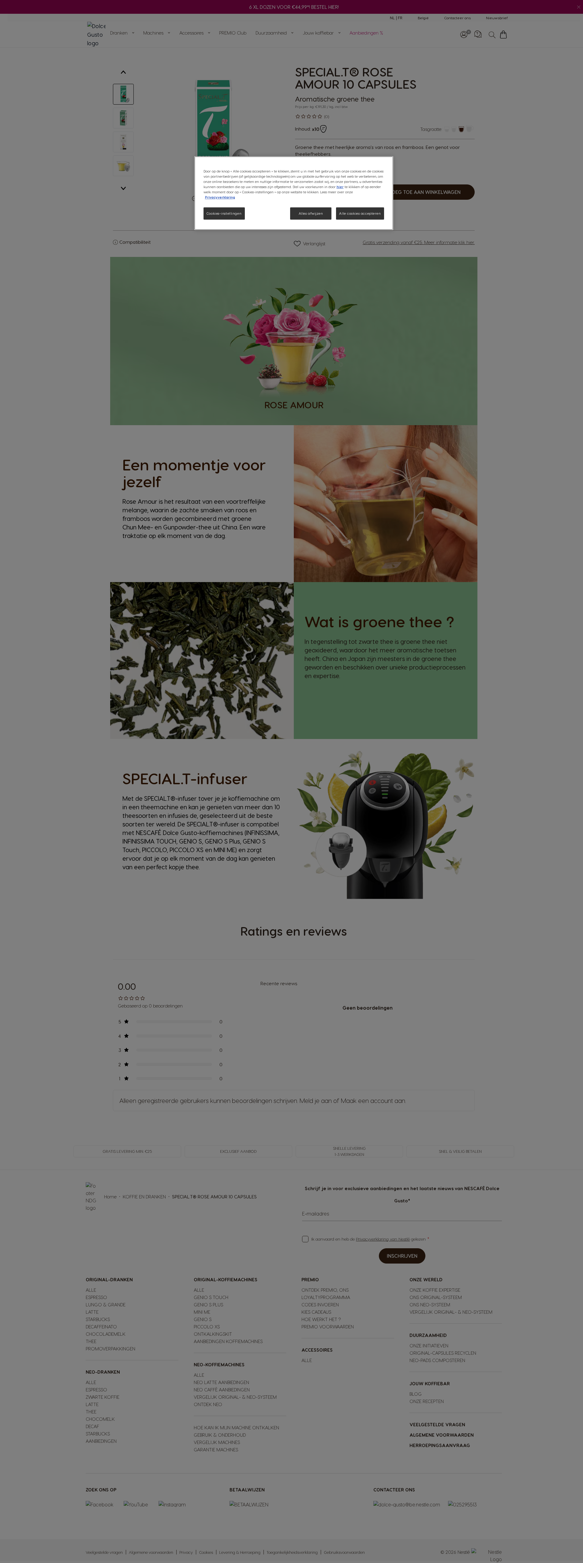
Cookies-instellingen (224, 213)
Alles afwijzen (311, 213)
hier (340, 187)
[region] (293, 193)
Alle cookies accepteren (360, 213)
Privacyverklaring (220, 197)
